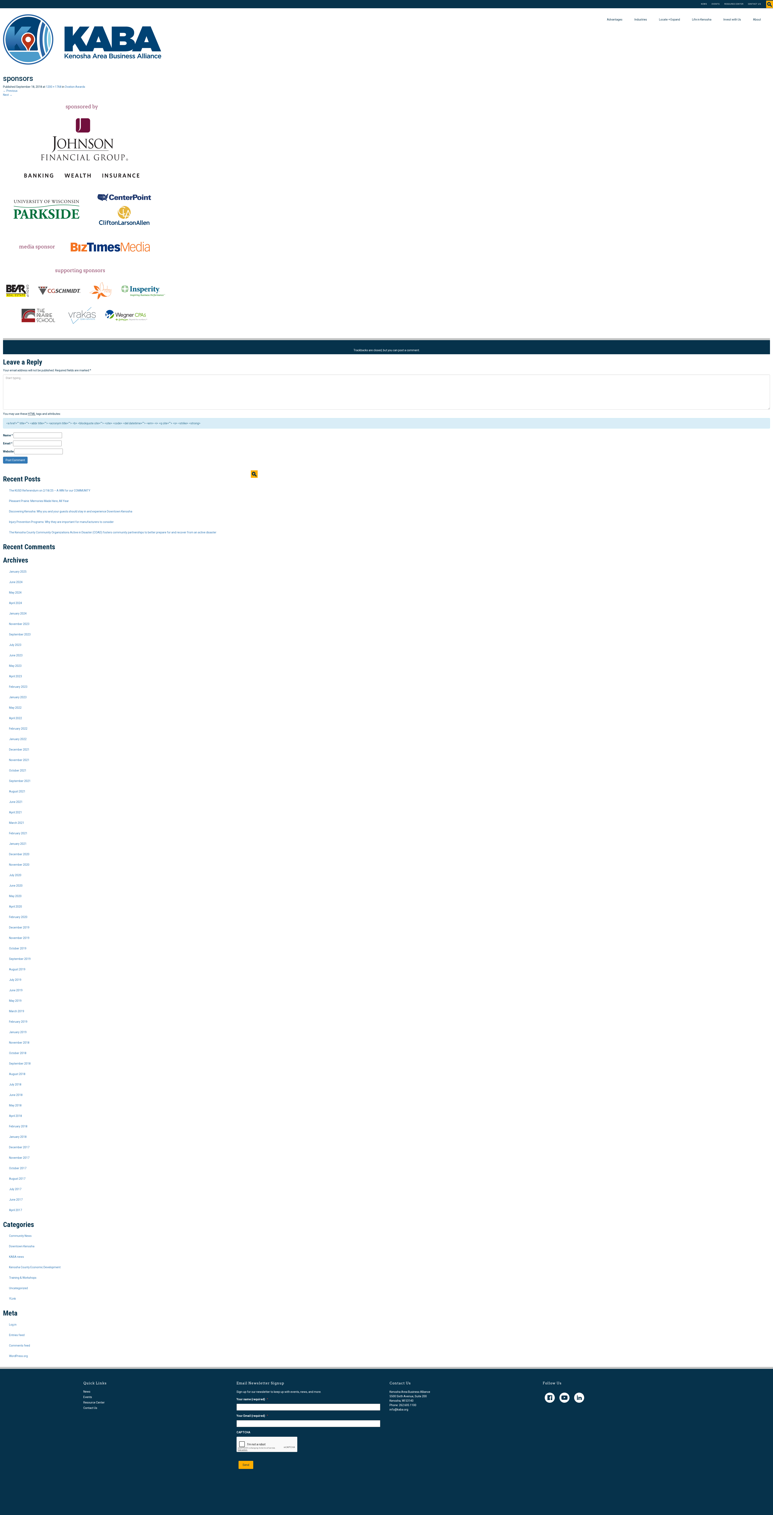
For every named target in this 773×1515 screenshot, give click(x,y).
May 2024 (15, 592)
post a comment (408, 350)
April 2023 (15, 676)
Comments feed (19, 1345)
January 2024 (18, 613)
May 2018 (15, 1105)
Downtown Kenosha (21, 1246)
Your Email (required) (252, 1415)
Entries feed (17, 1335)
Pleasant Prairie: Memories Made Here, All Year (39, 501)
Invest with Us (732, 19)
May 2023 (15, 665)
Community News (20, 1235)
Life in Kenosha (701, 19)
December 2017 (19, 1147)
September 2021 (20, 781)
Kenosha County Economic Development (35, 1267)
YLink (12, 1298)
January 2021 (18, 843)
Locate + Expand (669, 19)
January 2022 (18, 739)
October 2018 (17, 1053)
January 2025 (18, 571)
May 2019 (15, 1000)
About (757, 19)
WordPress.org (18, 1356)
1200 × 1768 (53, 86)
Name (8, 435)
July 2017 (15, 1189)
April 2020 (15, 906)
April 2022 (15, 718)
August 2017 (17, 1178)
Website (8, 451)
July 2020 (15, 875)
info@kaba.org (399, 1409)
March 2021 (16, 822)
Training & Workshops (22, 1277)
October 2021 (17, 770)
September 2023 (20, 634)
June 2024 (16, 582)
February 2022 (18, 728)
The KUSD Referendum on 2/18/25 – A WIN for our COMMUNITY (49, 490)
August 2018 (17, 1074)
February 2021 (18, 833)
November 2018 (19, 1042)
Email (7, 443)
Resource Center (733, 4)
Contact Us (754, 4)
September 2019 (20, 958)
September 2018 (20, 1063)
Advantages (614, 19)
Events (716, 4)
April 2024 (15, 603)
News (704, 4)
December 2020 (19, 854)
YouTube (564, 1398)
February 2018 (18, 1126)
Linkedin (579, 1398)
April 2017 (15, 1210)
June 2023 (16, 655)
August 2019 (17, 969)
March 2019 (16, 1011)
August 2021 (17, 791)
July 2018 (15, 1084)
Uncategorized (18, 1288)
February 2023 (18, 686)
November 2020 (19, 864)
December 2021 (19, 749)
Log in (13, 1324)
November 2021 (19, 760)
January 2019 (18, 1032)
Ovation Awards (75, 86)
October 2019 (17, 948)
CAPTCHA (243, 1432)
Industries (641, 19)
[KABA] (82, 39)
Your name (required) (252, 1399)
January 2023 (18, 697)
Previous (10, 90)
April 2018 (15, 1115)
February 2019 (18, 1021)
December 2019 (19, 927)
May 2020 (15, 896)
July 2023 (15, 644)
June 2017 (16, 1199)
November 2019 (19, 938)
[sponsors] (85, 217)
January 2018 (18, 1136)
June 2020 (16, 885)
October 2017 (17, 1168)
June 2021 (16, 801)
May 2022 (15, 707)
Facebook (550, 1398)
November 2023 (19, 624)
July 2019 (15, 979)
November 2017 (19, 1157)
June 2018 (16, 1095)
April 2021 (15, 812)
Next (7, 94)
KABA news (16, 1256)
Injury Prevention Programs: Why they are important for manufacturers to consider (61, 522)
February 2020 (18, 917)
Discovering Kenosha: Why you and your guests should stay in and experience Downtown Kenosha (70, 511)
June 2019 (16, 990)
